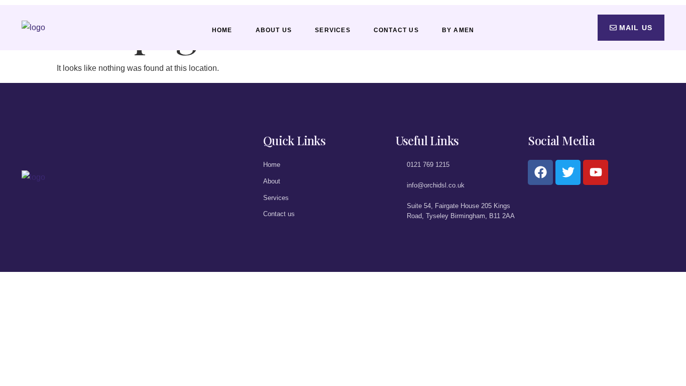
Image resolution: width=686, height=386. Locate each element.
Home (222, 30)
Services (333, 30)
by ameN (458, 30)
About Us (274, 30)
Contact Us (396, 30)
